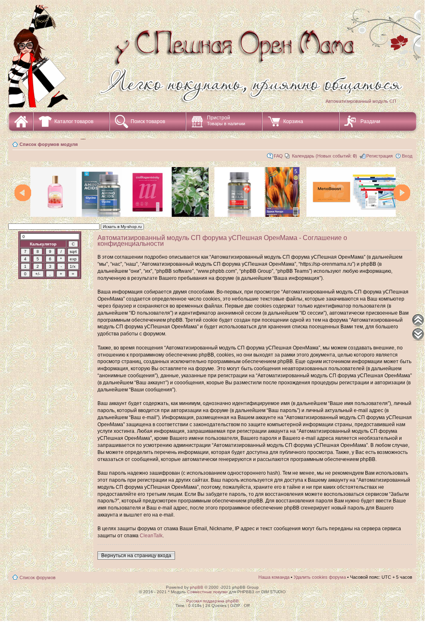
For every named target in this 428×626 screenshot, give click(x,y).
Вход (407, 155)
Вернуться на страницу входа (136, 555)
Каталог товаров (73, 121)
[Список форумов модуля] (215, 49)
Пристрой (226, 120)
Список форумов (37, 577)
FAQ (278, 155)
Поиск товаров (148, 121)
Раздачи (370, 121)
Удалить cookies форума (320, 577)
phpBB (196, 587)
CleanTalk (151, 536)
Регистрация (379, 155)
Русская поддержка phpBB (212, 601)
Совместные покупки (207, 592)
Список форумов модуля (48, 144)
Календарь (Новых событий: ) (324, 155)
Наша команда (273, 577)
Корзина (293, 121)
